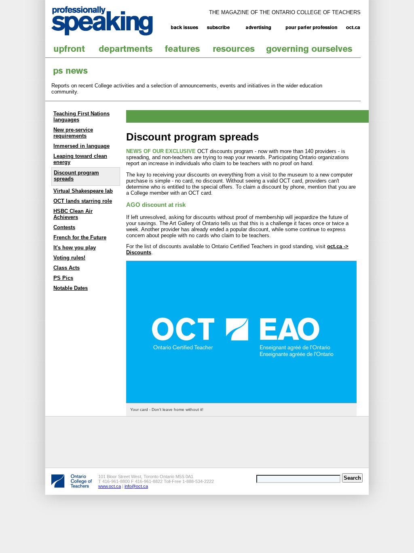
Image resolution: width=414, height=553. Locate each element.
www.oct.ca (109, 486)
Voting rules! (69, 258)
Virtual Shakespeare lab (83, 191)
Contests (64, 227)
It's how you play (74, 248)
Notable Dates (70, 288)
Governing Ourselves (309, 48)
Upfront (69, 48)
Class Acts (66, 268)
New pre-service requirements (73, 133)
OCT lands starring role (82, 201)
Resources (234, 48)
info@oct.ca (136, 486)
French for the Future (79, 237)
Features (182, 48)
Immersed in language (81, 146)
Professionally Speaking (112, 21)
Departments (126, 48)
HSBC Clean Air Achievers (73, 214)
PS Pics (63, 278)
